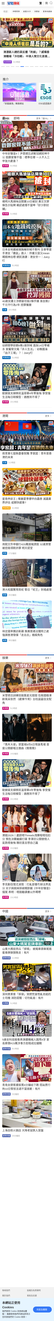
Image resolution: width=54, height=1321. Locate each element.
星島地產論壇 (48, 11)
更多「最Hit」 (42, 118)
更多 (47, 416)
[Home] (13, 3)
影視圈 (5, 166)
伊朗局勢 (16, 11)
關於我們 (6, 1295)
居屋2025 (27, 11)
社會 (4, 310)
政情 (4, 640)
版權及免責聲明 (34, 1290)
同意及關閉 (42, 1309)
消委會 (37, 11)
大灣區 (5, 1003)
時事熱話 (6, 265)
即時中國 (6, 958)
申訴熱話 (6, 508)
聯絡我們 (6, 1290)
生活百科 (7, 62)
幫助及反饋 (32, 1295)
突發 (4, 553)
